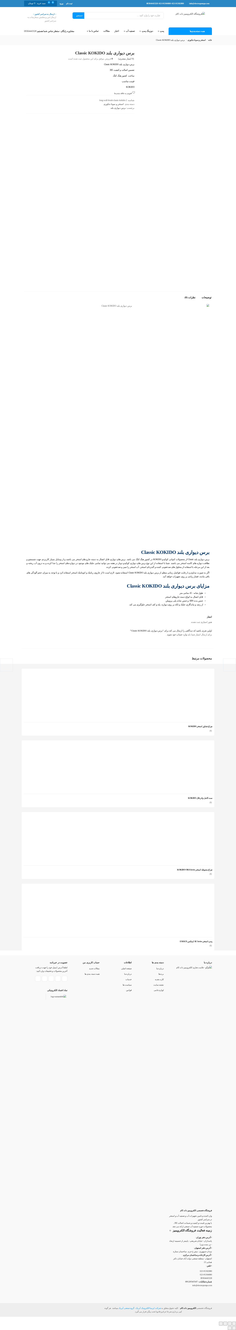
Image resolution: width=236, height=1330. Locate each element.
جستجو (79, 15)
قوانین (129, 990)
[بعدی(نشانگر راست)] (230, 1328)
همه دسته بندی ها (92, 974)
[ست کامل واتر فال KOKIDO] (188, 746)
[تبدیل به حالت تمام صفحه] (230, 1324)
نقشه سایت (158, 985)
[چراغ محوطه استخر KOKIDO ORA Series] (188, 817)
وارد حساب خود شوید (176, 634)
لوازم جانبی (159, 990)
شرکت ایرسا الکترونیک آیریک (148, 1308)
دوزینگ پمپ (147, 31)
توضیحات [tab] (206, 297)
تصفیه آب (130, 31)
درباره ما (160, 968)
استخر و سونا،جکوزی (197, 40)
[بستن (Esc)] (221, 1324)
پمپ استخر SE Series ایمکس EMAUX (196, 941)
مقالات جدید (94, 968)
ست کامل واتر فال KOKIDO (200, 798)
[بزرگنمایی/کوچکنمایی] (234, 1324)
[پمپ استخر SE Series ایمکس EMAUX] (188, 889)
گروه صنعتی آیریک (126, 1308)
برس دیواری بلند (118, 108)
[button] (37, 3)
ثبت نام (69, 3)
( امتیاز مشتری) (126, 59)
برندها (161, 974)
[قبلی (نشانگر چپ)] (234, 1328)
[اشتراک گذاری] (225, 1324)
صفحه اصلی (126, 968)
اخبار (116, 31)
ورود (61, 3)
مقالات (106, 31)
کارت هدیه (159, 979)
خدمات (129, 979)
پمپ (161, 31)
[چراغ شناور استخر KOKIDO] (188, 674)
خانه (210, 40)
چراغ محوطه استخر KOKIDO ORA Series (194, 869)
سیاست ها (127, 985)
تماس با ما (93, 31)
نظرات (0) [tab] (190, 297)
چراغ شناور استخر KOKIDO (200, 726)
